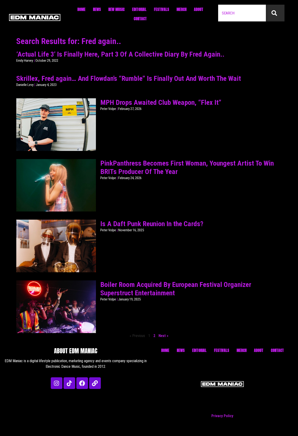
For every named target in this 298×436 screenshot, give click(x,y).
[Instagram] (56, 383)
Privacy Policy (222, 416)
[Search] (275, 13)
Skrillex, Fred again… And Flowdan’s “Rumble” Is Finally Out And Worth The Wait (128, 78)
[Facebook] (82, 383)
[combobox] (242, 13)
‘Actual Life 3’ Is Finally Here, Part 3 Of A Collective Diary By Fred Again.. (120, 54)
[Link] (95, 383)
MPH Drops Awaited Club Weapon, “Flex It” (160, 102)
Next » (163, 336)
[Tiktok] (69, 383)
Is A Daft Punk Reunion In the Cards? (151, 224)
